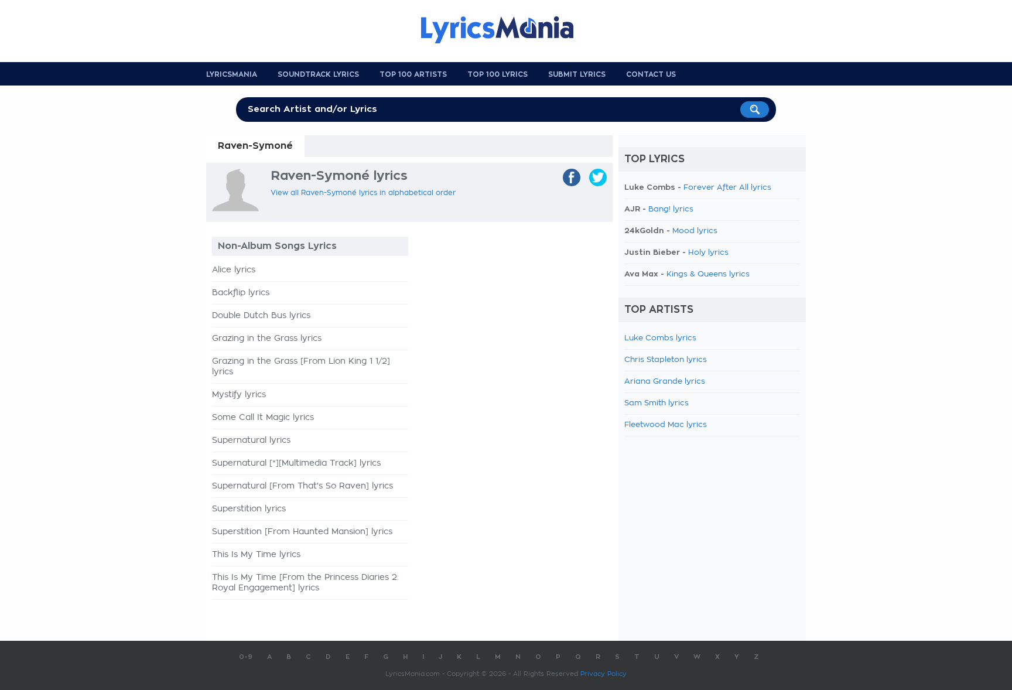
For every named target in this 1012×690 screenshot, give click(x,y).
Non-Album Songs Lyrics (277, 246)
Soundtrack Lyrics (318, 74)
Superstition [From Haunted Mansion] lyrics (302, 532)
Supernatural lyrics (251, 440)
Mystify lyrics (239, 395)
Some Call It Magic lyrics (263, 418)
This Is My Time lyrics (256, 555)
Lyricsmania (231, 74)
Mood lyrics (694, 231)
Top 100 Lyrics (497, 74)
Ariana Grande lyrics (664, 381)
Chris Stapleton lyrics (665, 360)
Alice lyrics (233, 270)
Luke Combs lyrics (660, 338)
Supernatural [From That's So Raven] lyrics (302, 486)
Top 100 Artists (413, 74)
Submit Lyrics (577, 74)
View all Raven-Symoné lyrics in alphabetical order (363, 192)
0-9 (245, 657)
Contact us (651, 74)
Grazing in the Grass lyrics (267, 338)
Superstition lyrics (249, 509)
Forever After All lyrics (727, 188)
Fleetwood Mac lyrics (665, 425)
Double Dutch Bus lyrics (261, 316)
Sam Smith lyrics (656, 403)
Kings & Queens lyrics (708, 274)
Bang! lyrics (670, 209)
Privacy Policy (603, 674)
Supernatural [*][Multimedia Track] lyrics (296, 463)
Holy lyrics (708, 253)
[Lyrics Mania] (506, 30)
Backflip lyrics (240, 293)
